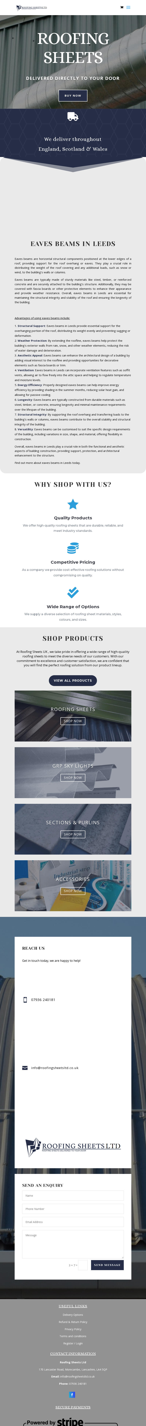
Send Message (107, 1265)
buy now (73, 95)
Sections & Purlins (73, 822)
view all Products (73, 680)
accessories (73, 879)
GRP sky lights (73, 766)
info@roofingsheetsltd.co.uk (55, 1068)
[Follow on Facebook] (72, 1395)
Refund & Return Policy (73, 1322)
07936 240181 (78, 1383)
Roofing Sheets (73, 709)
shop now (73, 721)
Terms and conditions (73, 1336)
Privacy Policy (73, 1329)
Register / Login (73, 1343)
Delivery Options (73, 1315)
